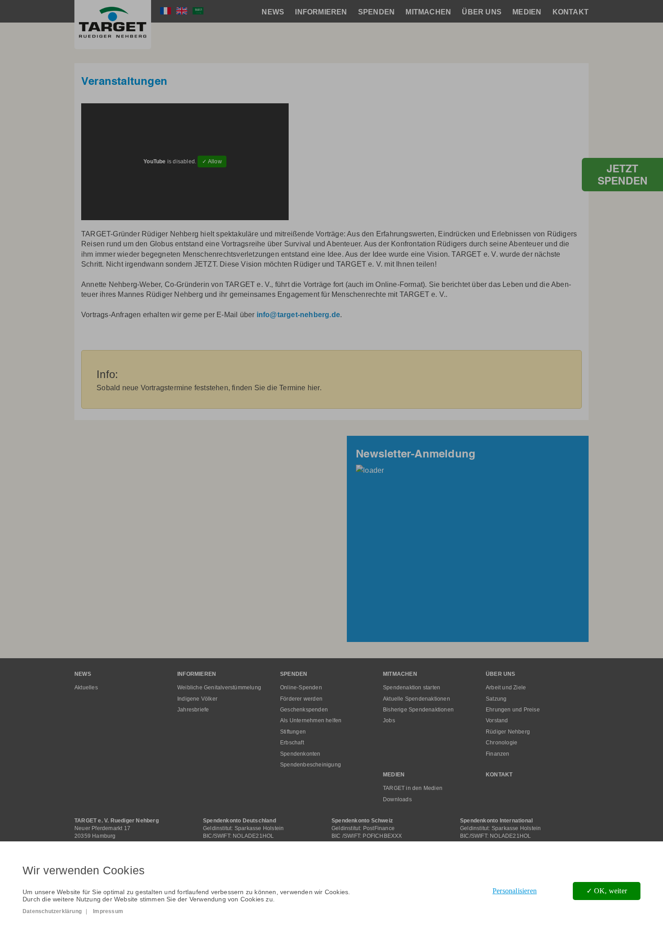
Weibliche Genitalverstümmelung (219, 687)
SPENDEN (376, 12)
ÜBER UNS (482, 12)
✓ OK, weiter (606, 891)
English (181, 10)
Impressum (108, 911)
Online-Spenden (301, 687)
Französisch (165, 10)
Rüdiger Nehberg (508, 732)
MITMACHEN (428, 12)
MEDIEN (526, 12)
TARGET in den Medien (412, 788)
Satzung (496, 699)
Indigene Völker (197, 699)
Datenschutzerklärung (52, 911)
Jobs (389, 720)
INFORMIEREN (321, 12)
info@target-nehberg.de (298, 315)
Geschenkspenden (304, 709)
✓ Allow (211, 161)
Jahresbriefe (193, 709)
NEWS (273, 12)
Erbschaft (292, 742)
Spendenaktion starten (411, 687)
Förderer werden (301, 699)
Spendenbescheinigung (310, 765)
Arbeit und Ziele (506, 687)
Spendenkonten (300, 754)
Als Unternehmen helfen (310, 720)
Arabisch (198, 10)
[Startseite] (112, 24)
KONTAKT (570, 12)
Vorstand (497, 720)
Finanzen (498, 754)
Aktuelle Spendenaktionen (416, 699)
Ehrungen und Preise (513, 709)
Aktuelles (86, 687)
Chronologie (501, 742)
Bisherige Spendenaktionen (418, 709)
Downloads (397, 799)
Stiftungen (293, 732)
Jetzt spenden (623, 174)
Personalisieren (515, 891)
